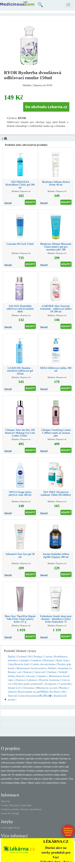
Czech (3, 827)
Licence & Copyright (10, 813)
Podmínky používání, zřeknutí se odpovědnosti (21, 809)
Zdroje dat (5, 801)
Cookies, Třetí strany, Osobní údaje (16, 805)
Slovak (17, 827)
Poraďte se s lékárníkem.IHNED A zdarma (68, 831)
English (10, 827)
